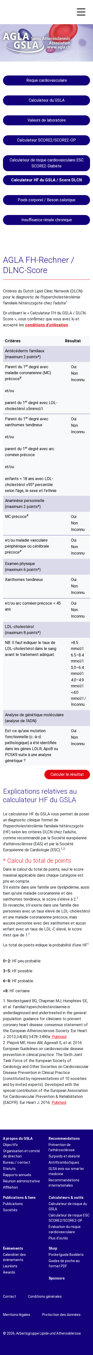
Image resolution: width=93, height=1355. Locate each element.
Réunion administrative (21, 1181)
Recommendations (64, 1139)
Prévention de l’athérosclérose (62, 1147)
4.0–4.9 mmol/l (77, 683)
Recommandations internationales (64, 1182)
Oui (73, 366)
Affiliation (10, 1187)
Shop (53, 1248)
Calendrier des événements (14, 1257)
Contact (9, 1296)
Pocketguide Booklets (66, 1255)
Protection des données (61, 1315)
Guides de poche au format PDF (64, 1263)
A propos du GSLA (17, 1139)
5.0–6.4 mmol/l (77, 670)
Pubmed (59, 1036)
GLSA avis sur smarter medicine (66, 1171)
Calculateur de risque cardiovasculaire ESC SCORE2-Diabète (47, 163)
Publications (13, 1204)
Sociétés (10, 1210)
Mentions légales (16, 1315)
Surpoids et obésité (64, 1156)
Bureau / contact (16, 1162)
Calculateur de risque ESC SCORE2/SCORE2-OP (69, 1217)
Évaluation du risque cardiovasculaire (65, 1229)
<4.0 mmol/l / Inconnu (78, 698)
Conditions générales (45, 1296)
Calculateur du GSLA (46, 100)
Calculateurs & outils (66, 1198)
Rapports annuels (17, 1175)
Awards (9, 1272)
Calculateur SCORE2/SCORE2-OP (46, 140)
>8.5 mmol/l (77, 645)
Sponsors (57, 1278)
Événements (13, 1248)
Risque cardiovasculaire (46, 80)
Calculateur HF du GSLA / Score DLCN (46, 180)
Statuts (9, 1169)
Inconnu (78, 379)
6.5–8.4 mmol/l (77, 658)
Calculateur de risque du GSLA (68, 1206)
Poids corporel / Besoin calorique (46, 200)
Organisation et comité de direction (21, 1153)
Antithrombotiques (64, 1162)
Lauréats (10, 1266)
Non (74, 373)
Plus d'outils (58, 1238)
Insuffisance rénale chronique (46, 219)
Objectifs (10, 1145)
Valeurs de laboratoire (47, 120)
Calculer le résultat (67, 774)
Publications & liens (19, 1198)
